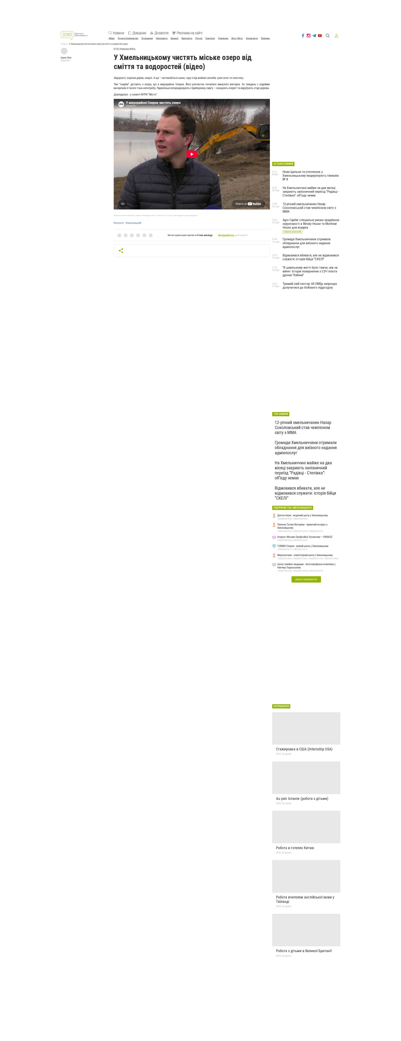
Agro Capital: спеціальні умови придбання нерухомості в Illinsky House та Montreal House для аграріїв (311, 223)
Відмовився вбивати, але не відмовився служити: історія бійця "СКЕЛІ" (311, 257)
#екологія (119, 223)
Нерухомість (162, 38)
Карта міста (187, 38)
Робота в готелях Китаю (295, 848)
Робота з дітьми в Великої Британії (304, 951)
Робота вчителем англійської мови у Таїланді (305, 899)
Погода (198, 38)
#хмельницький (133, 223)
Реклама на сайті (190, 33)
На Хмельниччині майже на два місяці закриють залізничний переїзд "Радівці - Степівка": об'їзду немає (311, 191)
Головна (64, 44)
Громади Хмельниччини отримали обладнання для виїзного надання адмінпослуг (307, 243)
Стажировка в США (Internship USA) (304, 749)
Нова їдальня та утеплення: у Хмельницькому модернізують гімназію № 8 (311, 175)
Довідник (139, 33)
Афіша (112, 38)
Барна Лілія (66, 57)
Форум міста (252, 38)
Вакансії (174, 38)
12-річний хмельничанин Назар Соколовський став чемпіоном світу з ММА (309, 207)
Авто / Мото (237, 38)
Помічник (265, 38)
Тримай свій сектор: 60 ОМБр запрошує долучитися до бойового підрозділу (310, 285)
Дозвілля (161, 33)
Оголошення (147, 38)
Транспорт (210, 38)
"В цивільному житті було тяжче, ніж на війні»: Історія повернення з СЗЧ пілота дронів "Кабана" (310, 271)
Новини (118, 33)
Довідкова (223, 38)
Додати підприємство (128, 38)
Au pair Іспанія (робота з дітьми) (302, 798)
